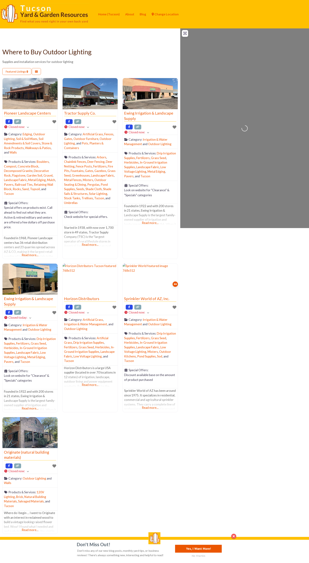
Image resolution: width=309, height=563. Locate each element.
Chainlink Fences (75, 162)
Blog (143, 14)
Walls (13, 152)
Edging (27, 134)
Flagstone (18, 175)
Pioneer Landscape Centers (27, 113)
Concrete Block (28, 166)
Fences (108, 134)
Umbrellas (71, 203)
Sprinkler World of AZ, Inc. (146, 298)
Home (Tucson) (109, 14)
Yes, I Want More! (198, 549)
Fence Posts (84, 166)
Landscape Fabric (15, 180)
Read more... (30, 255)
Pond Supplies (146, 356)
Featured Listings (16, 71)
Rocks (17, 189)
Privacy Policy (47, 545)
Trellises (87, 198)
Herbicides (131, 162)
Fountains (77, 171)
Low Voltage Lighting (87, 356)
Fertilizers (100, 166)
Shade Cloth (93, 189)
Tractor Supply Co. (80, 113)
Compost (10, 166)
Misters (88, 180)
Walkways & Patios (38, 148)
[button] (30, 127)
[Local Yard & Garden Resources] (44, 13)
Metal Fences (73, 180)
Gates (68, 139)
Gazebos (100, 171)
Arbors (101, 157)
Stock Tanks (72, 198)
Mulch (51, 180)
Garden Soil (34, 175)
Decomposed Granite (18, 171)
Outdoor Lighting (159, 144)
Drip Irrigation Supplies (88, 342)
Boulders (43, 162)
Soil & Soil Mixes (26, 139)
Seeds (80, 189)
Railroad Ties (24, 184)
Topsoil (35, 189)
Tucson (9, 194)
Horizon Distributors (81, 298)
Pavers (8, 184)
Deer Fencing (96, 162)
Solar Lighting (98, 194)
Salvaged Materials (31, 501)
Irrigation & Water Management (85, 324)
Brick (19, 497)
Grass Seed (158, 158)
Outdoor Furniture (85, 139)
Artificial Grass (93, 134)
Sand (25, 189)
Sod (159, 356)
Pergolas (93, 184)
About (129, 14)
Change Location (166, 14)
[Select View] (36, 71)
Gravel (48, 175)
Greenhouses (81, 175)
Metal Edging (37, 180)
